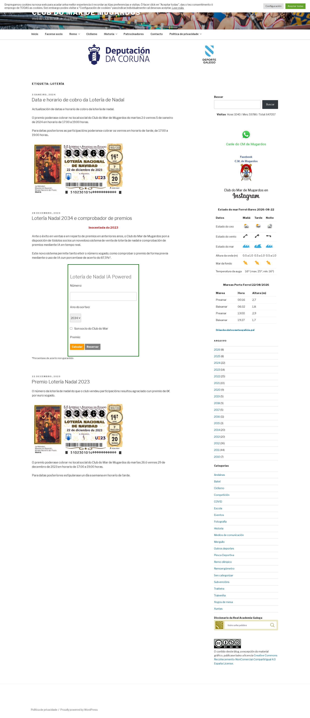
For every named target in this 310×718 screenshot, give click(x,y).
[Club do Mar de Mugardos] (246, 180)
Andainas (219, 474)
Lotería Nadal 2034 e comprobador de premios (82, 218)
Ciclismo (91, 33)
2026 (217, 349)
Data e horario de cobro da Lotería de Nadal (78, 99)
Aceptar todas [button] (295, 6)
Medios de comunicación (229, 535)
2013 (217, 436)
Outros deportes (224, 548)
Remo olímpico (223, 561)
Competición (221, 494)
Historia (109, 33)
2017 (217, 409)
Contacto (157, 33)
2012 (217, 443)
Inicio (34, 33)
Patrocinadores (134, 33)
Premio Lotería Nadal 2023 (61, 381)
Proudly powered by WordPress (79, 709)
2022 (217, 376)
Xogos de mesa (223, 602)
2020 (217, 389)
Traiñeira (219, 588)
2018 (217, 403)
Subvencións (221, 581)
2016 (217, 416)
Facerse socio (54, 33)
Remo (73, 33)
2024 (217, 362)
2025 (217, 356)
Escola (218, 508)
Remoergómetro (224, 568)
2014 (217, 429)
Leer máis (178, 7)
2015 (217, 423)
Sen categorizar (223, 575)
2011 (216, 449)
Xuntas (218, 608)
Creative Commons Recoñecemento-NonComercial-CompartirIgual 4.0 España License (245, 659)
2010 (217, 456)
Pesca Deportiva (224, 555)
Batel (217, 481)
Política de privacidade (184, 33)
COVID (218, 501)
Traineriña (220, 595)
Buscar (218, 96)
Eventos (219, 514)
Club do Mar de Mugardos (86, 12)
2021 (217, 383)
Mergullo (219, 541)
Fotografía (220, 521)
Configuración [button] (273, 6)
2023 (217, 369)
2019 (217, 396)
